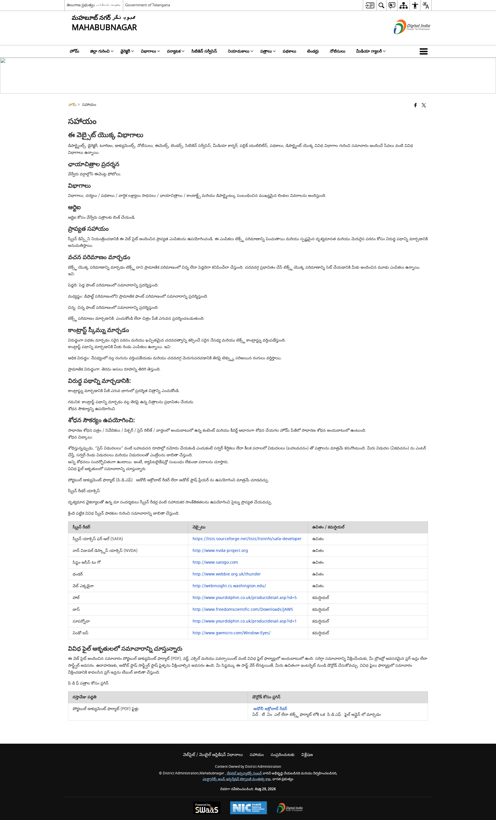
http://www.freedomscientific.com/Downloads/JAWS (243, 609)
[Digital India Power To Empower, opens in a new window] (289, 808)
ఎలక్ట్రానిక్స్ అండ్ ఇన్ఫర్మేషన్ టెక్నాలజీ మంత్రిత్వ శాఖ (237, 779)
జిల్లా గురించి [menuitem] (100, 51)
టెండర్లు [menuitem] (313, 51)
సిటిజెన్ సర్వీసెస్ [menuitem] (204, 51)
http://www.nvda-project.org (220, 551)
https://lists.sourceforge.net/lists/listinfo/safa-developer (247, 539)
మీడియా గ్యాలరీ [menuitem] (369, 51)
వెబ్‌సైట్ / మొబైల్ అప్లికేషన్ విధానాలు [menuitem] (213, 755)
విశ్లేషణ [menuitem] (307, 755)
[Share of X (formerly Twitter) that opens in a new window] (423, 105)
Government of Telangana (147, 5)
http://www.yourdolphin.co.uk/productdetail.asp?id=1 (245, 621)
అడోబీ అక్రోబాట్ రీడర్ (269, 709)
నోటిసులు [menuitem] (337, 51)
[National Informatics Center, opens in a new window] (248, 808)
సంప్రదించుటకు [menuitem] (282, 755)
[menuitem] (369, 5)
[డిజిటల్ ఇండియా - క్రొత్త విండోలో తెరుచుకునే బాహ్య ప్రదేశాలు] (405, 39)
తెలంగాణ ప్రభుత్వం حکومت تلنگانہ (94, 5)
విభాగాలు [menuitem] (148, 51)
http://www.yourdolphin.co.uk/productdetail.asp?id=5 (245, 598)
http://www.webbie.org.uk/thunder (227, 574)
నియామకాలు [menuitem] (238, 51)
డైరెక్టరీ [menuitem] (125, 51)
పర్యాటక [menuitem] (174, 51)
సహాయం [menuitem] (257, 755)
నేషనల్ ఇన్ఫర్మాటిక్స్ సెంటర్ (244, 773)
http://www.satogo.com (215, 562)
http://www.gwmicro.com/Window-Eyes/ (232, 633)
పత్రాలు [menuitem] (266, 51)
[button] (425, 51)
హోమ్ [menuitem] (74, 51)
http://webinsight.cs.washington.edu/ (229, 586)
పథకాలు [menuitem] (289, 51)
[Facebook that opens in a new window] (415, 105)
